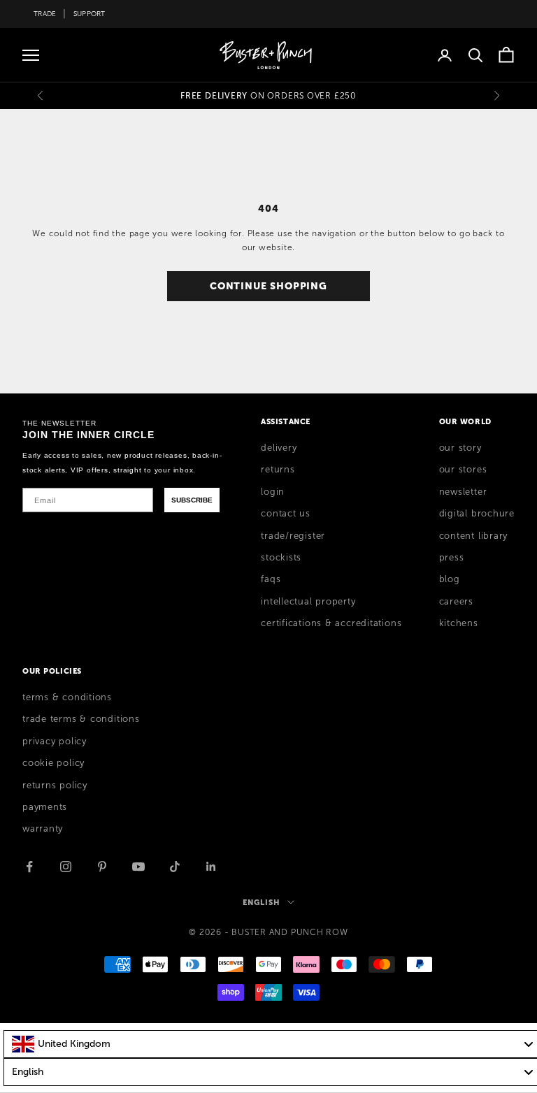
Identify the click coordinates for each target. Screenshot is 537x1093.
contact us (285, 514)
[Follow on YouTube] (138, 867)
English (261, 902)
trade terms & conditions (81, 719)
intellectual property (308, 602)
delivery (278, 448)
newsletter (463, 492)
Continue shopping (268, 285)
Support (89, 13)
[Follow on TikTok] (175, 867)
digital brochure (477, 514)
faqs (270, 579)
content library (473, 536)
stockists (281, 558)
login (273, 492)
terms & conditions (67, 697)
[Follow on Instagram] (66, 867)
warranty (42, 829)
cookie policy (53, 763)
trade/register (293, 536)
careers (456, 602)
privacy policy (54, 741)
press (451, 558)
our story (460, 448)
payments (44, 807)
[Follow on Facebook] (29, 867)
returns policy (54, 785)
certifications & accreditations (331, 623)
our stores (463, 470)
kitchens (458, 623)
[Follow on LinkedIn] (211, 867)
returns (277, 470)
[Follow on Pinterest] (102, 867)
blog (449, 579)
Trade (45, 13)
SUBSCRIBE (192, 500)
